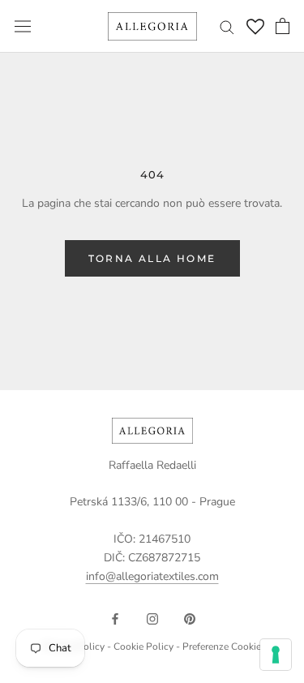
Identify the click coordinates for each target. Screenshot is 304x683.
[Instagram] (152, 617)
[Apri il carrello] (282, 26)
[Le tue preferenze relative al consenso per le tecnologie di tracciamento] (275, 654)
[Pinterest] (189, 617)
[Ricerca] (227, 26)
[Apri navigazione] (23, 26)
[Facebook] (115, 617)
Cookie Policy (143, 646)
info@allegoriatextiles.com (152, 576)
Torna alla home (152, 258)
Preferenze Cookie (221, 646)
